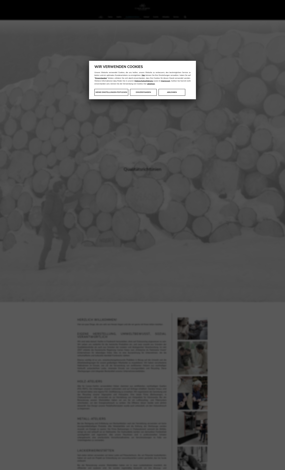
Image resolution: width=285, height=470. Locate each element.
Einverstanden (101, 78)
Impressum (165, 81)
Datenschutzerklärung (143, 81)
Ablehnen (172, 92)
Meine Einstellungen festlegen (111, 92)
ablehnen (151, 84)
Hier (143, 75)
